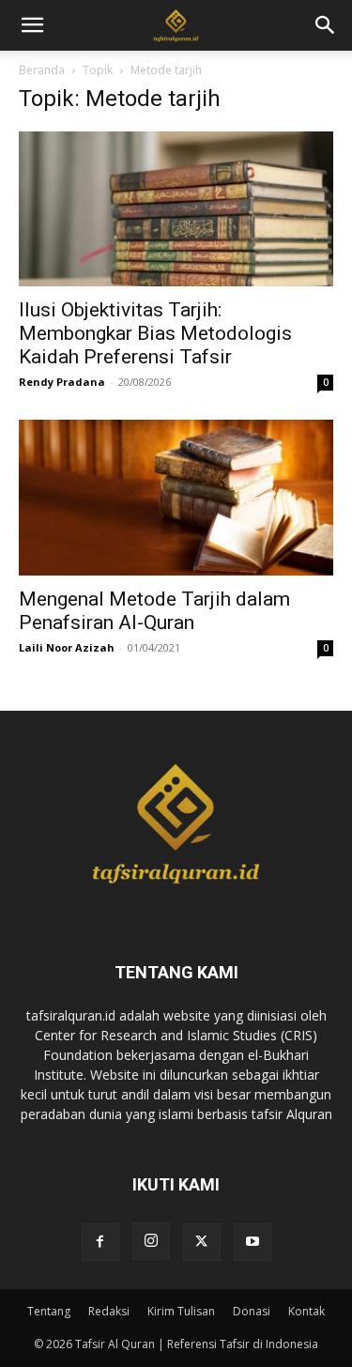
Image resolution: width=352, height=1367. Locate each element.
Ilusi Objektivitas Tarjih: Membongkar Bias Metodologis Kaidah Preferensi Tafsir (155, 333)
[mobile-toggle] (32, 25)
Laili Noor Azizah (67, 647)
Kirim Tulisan (181, 1311)
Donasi (251, 1311)
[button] (325, 25)
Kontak (306, 1311)
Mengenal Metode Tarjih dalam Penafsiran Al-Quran (154, 611)
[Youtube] (252, 1242)
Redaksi (109, 1311)
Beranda (42, 70)
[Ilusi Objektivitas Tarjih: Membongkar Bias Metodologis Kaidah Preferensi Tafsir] (176, 208)
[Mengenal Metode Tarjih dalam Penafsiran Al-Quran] (176, 497)
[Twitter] (202, 1242)
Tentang (48, 1311)
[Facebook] (100, 1242)
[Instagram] (151, 1241)
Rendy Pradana (62, 382)
